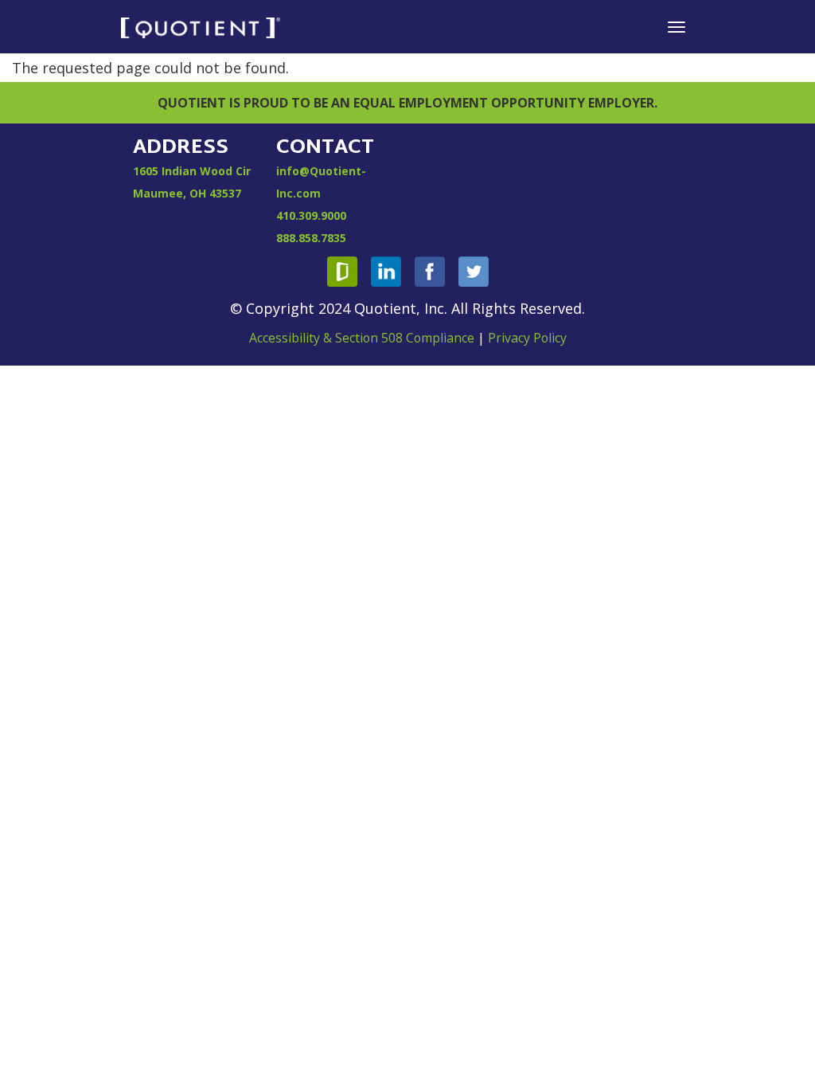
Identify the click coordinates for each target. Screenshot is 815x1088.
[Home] (200, 27)
